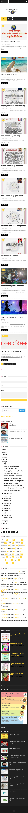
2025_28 (16, 582)
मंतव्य (3, 180)
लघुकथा (2, 554)
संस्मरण (2, 560)
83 (11, 364)
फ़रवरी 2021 (7, 515)
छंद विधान (13, 545)
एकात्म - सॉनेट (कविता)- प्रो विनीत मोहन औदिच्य (14, 488)
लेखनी (3, 120)
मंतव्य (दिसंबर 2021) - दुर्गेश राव (9, 256)
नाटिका (18, 548)
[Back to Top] (14, 811)
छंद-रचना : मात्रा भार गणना (14, 734)
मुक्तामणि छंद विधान (13, 791)
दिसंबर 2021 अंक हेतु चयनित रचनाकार (11, 351)
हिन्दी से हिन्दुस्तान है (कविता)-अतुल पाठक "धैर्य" (18, 431)
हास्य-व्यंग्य (3, 563)
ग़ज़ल (10, 563)
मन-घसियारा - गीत (6, 706)
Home (3, 18)
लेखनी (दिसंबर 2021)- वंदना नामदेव (10, 136)
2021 (3, 462)
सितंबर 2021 (7, 498)
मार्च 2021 (6, 513)
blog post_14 (17, 589)
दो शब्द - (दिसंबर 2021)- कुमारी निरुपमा (12, 196)
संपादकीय (3, 90)
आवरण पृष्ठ (18, 539)
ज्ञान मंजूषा (21, 545)
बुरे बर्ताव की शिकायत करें (7, 416)
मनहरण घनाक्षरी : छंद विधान (14, 748)
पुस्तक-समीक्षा (3, 551)
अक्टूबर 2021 (7, 496)
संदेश (10, 557)
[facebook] (24, 1)
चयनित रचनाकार (4, 335)
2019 (3, 523)
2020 (3, 521)
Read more (9, 696)
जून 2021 (6, 505)
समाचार (9, 560)
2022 (3, 459)
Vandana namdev (5, 598)
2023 (3, 457)
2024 (3, 454)
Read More (4, 52)
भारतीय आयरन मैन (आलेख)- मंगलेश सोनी (12, 286)
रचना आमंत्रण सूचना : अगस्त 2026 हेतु (10, 693)
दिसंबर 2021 (7, 464)
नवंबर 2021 (6, 493)
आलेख (3, 270)
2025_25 (19, 598)
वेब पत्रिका (17, 554)
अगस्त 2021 (7, 500)
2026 (3, 449)
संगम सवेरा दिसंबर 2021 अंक (9, 74)
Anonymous (4, 578)
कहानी (10, 542)
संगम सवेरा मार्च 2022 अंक (16, 643)
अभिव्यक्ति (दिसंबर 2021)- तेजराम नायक (12, 166)
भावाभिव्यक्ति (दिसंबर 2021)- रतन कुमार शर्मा (13, 226)
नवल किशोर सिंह (10, 548)
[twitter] (26, 1)
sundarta (3, 603)
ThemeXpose (17, 807)
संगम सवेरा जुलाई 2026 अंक (8, 699)
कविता (3, 301)
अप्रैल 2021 (7, 510)
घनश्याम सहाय (18, 542)
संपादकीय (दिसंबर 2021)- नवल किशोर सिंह (13, 106)
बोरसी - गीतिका (5, 711)
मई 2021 (6, 508)
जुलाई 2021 (7, 503)
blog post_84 (16, 603)
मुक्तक (18, 551)
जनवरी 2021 (7, 517)
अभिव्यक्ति (3, 539)
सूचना (3, 26)
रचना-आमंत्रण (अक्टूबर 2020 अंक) (16, 438)
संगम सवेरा (3, 557)
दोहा (2, 548)
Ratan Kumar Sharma (6, 571)
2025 (3, 452)
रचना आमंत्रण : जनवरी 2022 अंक (10, 42)
